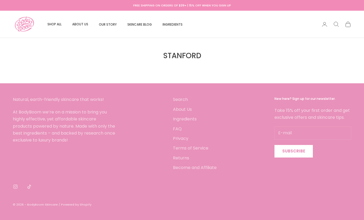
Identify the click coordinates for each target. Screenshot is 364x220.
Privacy (180, 138)
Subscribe (293, 151)
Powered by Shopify (76, 204)
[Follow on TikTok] (29, 186)
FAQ (177, 129)
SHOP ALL (54, 24)
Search (180, 99)
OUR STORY (108, 24)
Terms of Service (190, 148)
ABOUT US (80, 24)
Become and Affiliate (195, 167)
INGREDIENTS (173, 24)
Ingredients (185, 119)
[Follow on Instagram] (15, 186)
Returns (181, 158)
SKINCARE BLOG (139, 24)
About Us (182, 109)
